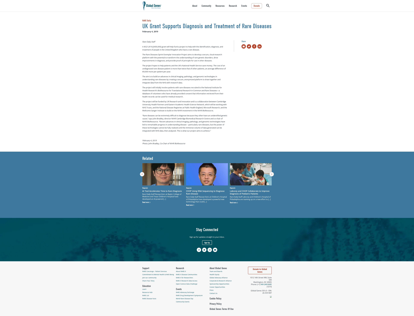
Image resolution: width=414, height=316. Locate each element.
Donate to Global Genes (260, 270)
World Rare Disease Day (184, 299)
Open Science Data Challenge (186, 284)
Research (233, 5)
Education (146, 286)
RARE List (145, 295)
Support (145, 268)
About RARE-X (181, 271)
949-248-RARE (266, 284)
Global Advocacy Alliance (218, 278)
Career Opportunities (217, 287)
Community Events (182, 302)
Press (211, 290)
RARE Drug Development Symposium (189, 295)
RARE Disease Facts (149, 299)
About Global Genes (218, 268)
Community (206, 5)
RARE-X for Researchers (184, 278)
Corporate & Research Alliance (221, 281)
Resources (220, 5)
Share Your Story (148, 281)
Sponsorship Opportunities (219, 284)
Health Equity (214, 274)
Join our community (149, 278)
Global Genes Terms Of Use (222, 308)
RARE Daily (146, 20)
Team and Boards (216, 271)
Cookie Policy (215, 298)
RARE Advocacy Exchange (185, 292)
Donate (257, 5)
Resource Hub (147, 292)
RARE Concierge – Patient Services (154, 271)
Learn (144, 289)
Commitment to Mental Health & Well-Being (158, 274)
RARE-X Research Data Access (186, 281)
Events (244, 5)
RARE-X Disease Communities (186, 274)
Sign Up (207, 242)
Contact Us (213, 293)
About (194, 5)
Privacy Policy (216, 303)
